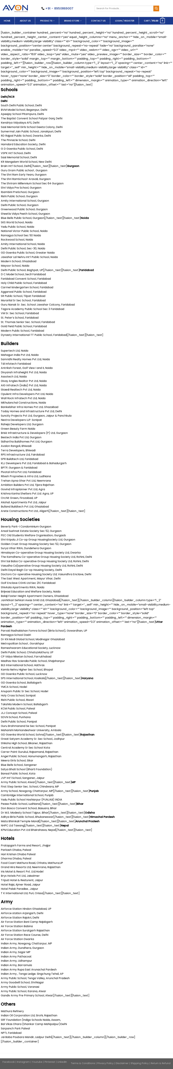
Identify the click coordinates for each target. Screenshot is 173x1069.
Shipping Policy (140, 1063)
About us (25, 20)
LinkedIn (62, 1062)
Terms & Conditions (83, 1063)
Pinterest (50, 1062)
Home (7, 20)
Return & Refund (160, 1063)
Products (46, 20)
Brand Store (71, 20)
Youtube (37, 1062)
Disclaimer (122, 1063)
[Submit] (156, 8)
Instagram (23, 1062)
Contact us (98, 20)
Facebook (9, 1062)
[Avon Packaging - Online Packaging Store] (15, 8)
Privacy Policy (105, 1063)
